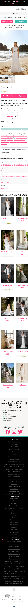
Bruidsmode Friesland (14, 549)
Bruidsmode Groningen (14, 554)
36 (3, 165)
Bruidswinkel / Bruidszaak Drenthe (14, 564)
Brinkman (3, 171)
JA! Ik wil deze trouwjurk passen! (14, 96)
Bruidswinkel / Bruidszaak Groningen (14, 569)
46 (14, 165)
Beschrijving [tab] (5, 152)
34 (1, 165)
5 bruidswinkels (8, 420)
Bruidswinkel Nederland (14, 559)
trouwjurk (3, 142)
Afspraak (7, 1)
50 (19, 165)
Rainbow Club (14, 498)
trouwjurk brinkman (21, 142)
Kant (8, 182)
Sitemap (15, 602)
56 (25, 165)
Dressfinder (21, 21)
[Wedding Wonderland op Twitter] (20, 430)
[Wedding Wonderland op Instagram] (14, 430)
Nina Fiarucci (14, 503)
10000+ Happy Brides (10, 416)
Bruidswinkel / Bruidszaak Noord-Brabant (14, 576)
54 (23, 165)
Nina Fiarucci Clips (14, 506)
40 (8, 165)
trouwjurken (4, 144)
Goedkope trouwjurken (14, 442)
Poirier (14, 518)
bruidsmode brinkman (19, 140)
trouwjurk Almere (11, 142)
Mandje (15, 4)
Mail (18, 1)
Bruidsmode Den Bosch (14, 546)
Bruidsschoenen (14, 522)
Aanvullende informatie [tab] (8, 149)
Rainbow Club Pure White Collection (14, 508)
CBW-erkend (7, 414)
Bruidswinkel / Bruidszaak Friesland (14, 561)
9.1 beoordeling (8, 418)
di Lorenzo (14, 515)
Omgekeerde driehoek (7, 176)
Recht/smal (17, 176)
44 (12, 165)
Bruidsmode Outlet (14, 556)
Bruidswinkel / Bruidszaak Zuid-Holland (14, 571)
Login (23, 1)
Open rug (3, 182)
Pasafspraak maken (7, 21)
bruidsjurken (10, 140)
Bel (14, 1)
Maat (2, 121)
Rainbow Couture (14, 511)
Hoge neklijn (4, 188)
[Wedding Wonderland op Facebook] (7, 430)
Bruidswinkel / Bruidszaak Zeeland (14, 584)
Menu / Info (15, 13)
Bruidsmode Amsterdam (14, 541)
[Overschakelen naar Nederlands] (14, 606)
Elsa (14, 501)
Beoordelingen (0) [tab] (22, 149)
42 (10, 165)
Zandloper (24, 176)
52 (21, 165)
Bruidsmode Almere (14, 544)
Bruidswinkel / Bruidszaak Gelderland (14, 566)
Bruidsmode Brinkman (10, 25)
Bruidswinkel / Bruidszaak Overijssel (14, 579)
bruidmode (24, 138)
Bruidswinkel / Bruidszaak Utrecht (14, 581)
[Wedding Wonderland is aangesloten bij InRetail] (14, 590)
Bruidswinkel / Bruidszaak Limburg (14, 574)
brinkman (18, 138)
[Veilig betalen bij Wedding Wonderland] (14, 595)
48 (17, 165)
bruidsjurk (3, 140)
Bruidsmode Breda (14, 551)
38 (6, 165)
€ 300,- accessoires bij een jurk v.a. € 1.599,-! (15, 17)
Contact (21, 602)
